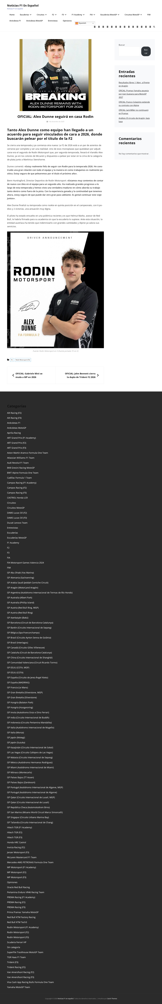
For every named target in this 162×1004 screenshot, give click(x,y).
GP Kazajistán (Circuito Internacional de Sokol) (30, 747)
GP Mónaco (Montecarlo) (19, 772)
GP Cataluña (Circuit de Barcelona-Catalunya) (29, 652)
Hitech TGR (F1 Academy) (19, 827)
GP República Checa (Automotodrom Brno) (28, 807)
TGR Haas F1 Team (16, 957)
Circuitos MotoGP (132, 14)
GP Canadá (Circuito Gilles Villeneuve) (26, 647)
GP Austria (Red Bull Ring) (20, 612)
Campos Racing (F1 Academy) (21, 482)
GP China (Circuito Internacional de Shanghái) (29, 657)
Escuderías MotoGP (108, 14)
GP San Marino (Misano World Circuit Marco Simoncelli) (35, 812)
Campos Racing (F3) (17, 492)
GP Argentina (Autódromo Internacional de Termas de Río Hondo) (39, 592)
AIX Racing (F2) (14, 412)
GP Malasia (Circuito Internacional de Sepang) (30, 757)
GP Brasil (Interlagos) (17, 642)
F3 (63, 14)
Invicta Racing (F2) (16, 847)
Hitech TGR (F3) (14, 837)
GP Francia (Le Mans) (17, 687)
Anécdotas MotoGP (34, 20)
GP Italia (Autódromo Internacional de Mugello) (30, 727)
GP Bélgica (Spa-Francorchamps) (23, 632)
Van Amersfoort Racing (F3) (20, 977)
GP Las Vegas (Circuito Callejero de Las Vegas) (30, 752)
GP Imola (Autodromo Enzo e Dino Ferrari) (28, 712)
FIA (91, 14)
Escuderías (24, 14)
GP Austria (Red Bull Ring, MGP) (23, 607)
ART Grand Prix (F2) (16, 442)
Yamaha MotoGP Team (18, 987)
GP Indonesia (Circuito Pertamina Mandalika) (29, 722)
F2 (53, 14)
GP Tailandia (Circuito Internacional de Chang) (30, 822)
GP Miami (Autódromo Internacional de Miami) (30, 767)
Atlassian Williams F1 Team (20, 457)
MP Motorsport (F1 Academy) (21, 867)
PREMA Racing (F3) (16, 907)
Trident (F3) (12, 962)
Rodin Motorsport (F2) (23, 360)
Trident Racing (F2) (16, 967)
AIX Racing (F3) (14, 417)
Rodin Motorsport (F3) (18, 937)
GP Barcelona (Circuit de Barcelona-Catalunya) (30, 622)
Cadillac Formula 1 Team (19, 477)
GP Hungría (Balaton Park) (20, 702)
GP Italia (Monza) (15, 732)
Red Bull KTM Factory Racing (21, 917)
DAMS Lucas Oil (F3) (17, 517)
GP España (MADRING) (18, 682)
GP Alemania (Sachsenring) (20, 577)
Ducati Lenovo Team (17, 522)
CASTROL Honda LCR (17, 497)
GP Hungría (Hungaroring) (20, 707)
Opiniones (67, 20)
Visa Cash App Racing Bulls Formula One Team (30, 982)
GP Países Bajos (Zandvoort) (21, 782)
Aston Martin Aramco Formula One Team (27, 452)
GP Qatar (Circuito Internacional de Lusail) (28, 802)
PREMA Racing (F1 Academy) (21, 897)
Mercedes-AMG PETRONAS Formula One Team (30, 862)
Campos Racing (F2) (17, 487)
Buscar (122, 45)
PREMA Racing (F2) (16, 902)
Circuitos (40, 14)
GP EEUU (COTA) (15, 672)
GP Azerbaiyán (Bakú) (17, 617)
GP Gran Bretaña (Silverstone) (22, 697)
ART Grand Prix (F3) (16, 447)
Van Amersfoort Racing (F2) (20, 972)
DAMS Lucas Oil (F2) (17, 512)
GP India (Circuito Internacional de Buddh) (28, 717)
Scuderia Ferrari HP (16, 942)
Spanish (82, 23)
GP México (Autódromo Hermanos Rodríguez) (29, 762)
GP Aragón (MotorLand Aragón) (22, 587)
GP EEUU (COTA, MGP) (18, 667)
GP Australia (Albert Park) (19, 597)
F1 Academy (77, 14)
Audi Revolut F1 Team (18, 462)
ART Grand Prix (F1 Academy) (21, 437)
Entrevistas (53, 20)
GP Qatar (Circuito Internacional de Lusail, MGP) (31, 797)
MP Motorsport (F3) (16, 877)
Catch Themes (112, 998)
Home (12, 14)
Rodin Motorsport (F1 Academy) (23, 927)
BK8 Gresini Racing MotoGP (21, 467)
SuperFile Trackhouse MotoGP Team (25, 952)
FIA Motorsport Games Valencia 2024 (25, 562)
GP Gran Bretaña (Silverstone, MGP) (25, 692)
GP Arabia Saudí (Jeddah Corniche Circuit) (27, 582)
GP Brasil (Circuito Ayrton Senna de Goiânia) (29, 637)
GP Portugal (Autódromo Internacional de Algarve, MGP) (35, 787)
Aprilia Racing (14, 432)
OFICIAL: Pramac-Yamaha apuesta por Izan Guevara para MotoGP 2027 (134, 94)
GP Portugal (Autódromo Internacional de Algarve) (32, 792)
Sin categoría (13, 947)
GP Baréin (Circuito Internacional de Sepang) (29, 627)
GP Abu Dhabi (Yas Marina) (20, 572)
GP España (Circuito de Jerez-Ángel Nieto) (27, 677)
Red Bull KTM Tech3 (17, 922)
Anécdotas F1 (15, 20)
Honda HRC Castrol (16, 842)
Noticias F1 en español (23, 5)
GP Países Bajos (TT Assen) (20, 777)
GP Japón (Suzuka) (16, 742)
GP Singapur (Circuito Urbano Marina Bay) (28, 817)
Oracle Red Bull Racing (18, 887)
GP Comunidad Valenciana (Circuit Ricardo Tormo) (32, 662)
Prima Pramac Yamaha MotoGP (23, 912)
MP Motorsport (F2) (16, 872)
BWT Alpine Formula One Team (22, 472)
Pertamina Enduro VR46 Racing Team (25, 892)
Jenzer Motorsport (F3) (18, 852)
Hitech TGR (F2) (14, 832)
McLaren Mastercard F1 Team (22, 857)
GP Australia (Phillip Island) (20, 602)
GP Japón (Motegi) (16, 737)
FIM (148, 14)
